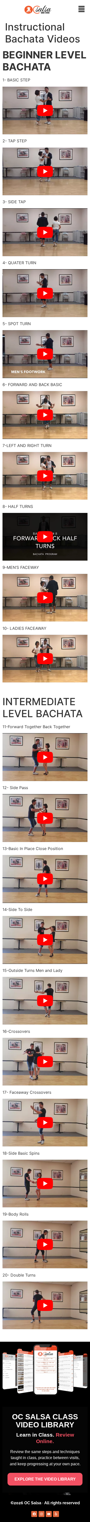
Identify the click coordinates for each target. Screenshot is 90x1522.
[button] (82, 9)
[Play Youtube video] (45, 110)
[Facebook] (34, 1514)
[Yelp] (56, 1514)
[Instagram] (41, 1514)
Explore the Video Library (45, 1479)
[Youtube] (49, 1514)
